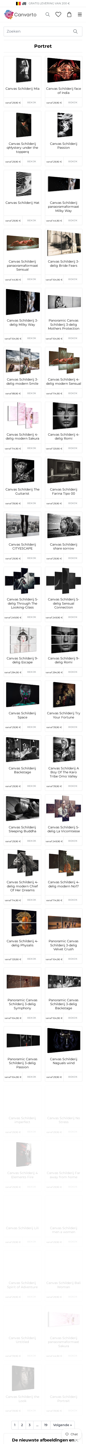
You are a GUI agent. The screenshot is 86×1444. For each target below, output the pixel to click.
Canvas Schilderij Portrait (63, 1399)
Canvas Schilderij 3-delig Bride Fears (63, 264)
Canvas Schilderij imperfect (22, 1120)
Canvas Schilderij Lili (22, 1228)
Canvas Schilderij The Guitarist (22, 492)
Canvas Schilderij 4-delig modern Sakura (22, 437)
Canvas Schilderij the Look (22, 1399)
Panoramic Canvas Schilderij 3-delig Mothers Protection (63, 325)
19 (45, 1425)
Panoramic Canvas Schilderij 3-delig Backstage (63, 1004)
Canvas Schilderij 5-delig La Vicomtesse (63, 829)
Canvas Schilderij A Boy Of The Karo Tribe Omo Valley (63, 772)
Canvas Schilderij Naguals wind (63, 1061)
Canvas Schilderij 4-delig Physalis (22, 943)
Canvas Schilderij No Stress (63, 1120)
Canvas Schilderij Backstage (22, 770)
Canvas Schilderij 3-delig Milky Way (22, 323)
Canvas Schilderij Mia (22, 89)
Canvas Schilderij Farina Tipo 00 (63, 492)
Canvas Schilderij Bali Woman (63, 1285)
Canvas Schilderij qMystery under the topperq (22, 148)
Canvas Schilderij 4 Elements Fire (22, 1175)
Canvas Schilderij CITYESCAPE (22, 547)
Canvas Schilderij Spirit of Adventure (22, 1285)
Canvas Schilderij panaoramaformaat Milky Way (63, 207)
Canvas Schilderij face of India (63, 91)
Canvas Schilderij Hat (22, 203)
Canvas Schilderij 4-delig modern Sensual (63, 382)
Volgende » (62, 1425)
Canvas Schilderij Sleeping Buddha (22, 829)
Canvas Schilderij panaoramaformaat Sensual (22, 266)
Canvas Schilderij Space (22, 715)
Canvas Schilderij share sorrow (63, 547)
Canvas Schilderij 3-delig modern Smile (22, 382)
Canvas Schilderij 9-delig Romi (63, 660)
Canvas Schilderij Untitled (22, 1340)
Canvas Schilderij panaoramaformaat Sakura (63, 1342)
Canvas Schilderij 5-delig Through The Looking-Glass (22, 603)
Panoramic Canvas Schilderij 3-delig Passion (22, 1063)
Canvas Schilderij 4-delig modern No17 (63, 884)
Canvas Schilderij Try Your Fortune (63, 715)
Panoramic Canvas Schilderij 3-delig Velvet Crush (63, 945)
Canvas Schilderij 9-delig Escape (22, 660)
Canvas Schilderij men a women (63, 1230)
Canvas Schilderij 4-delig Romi (63, 437)
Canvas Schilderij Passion (63, 146)
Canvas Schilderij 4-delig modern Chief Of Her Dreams (22, 886)
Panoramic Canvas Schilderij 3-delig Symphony (22, 1004)
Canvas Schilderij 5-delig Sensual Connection (63, 603)
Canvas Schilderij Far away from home (63, 1175)
